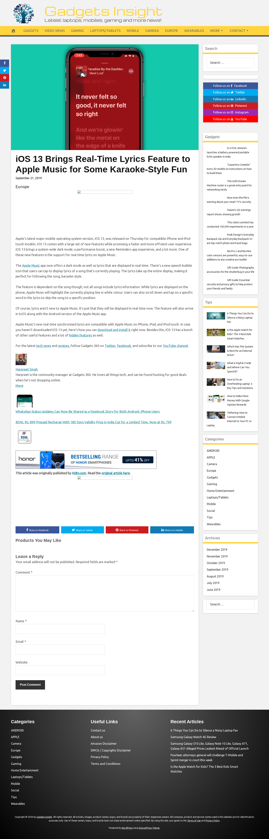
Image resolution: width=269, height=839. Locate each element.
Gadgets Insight (103, 10)
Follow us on (230, 85)
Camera (152, 30)
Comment (24, 572)
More (215, 30)
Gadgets (30, 30)
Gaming (77, 30)
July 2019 (213, 583)
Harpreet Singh (27, 369)
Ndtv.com (79, 473)
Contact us (98, 730)
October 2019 (216, 563)
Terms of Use (194, 820)
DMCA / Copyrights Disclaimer (111, 750)
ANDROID (213, 450)
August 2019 (215, 576)
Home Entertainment (220, 490)
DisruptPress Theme (149, 828)
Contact (237, 30)
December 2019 (217, 549)
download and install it (114, 330)
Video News (55, 30)
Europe (171, 30)
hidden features (80, 335)
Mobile (133, 30)
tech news (43, 346)
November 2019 (217, 556)
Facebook (124, 346)
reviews (63, 346)
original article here (116, 473)
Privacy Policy (100, 757)
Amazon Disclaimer (104, 743)
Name (21, 621)
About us (97, 737)
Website (22, 662)
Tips (210, 517)
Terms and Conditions (105, 763)
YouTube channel (175, 346)
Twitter (110, 346)
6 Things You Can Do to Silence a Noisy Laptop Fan (204, 730)
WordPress (127, 828)
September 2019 (217, 569)
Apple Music (31, 265)
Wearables (194, 30)
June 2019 (213, 589)
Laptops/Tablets (105, 30)
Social (211, 510)
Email (21, 641)
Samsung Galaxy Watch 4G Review (193, 737)
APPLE (211, 457)
